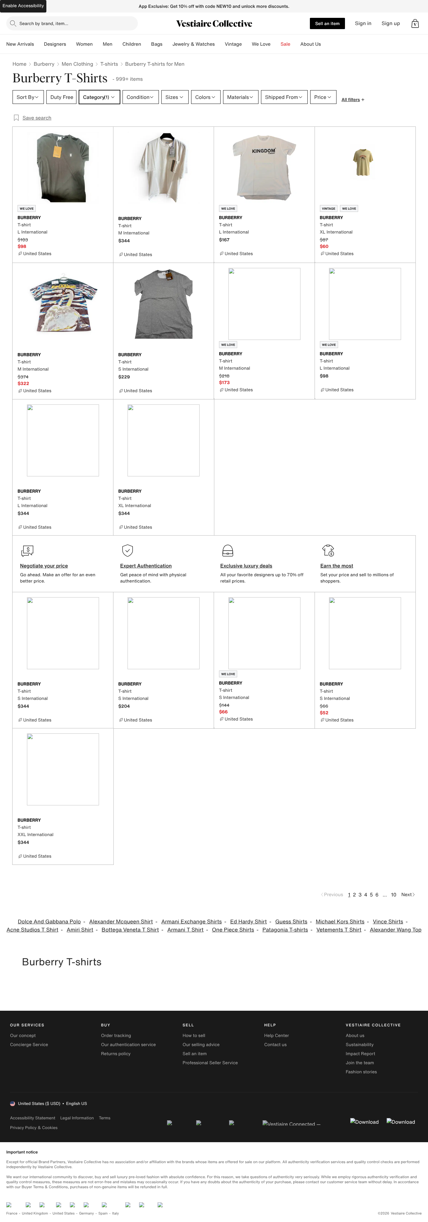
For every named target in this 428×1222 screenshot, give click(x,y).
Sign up (391, 23)
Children (132, 44)
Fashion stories (361, 1072)
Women (84, 44)
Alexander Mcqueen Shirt (121, 922)
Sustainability (360, 1044)
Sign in (363, 23)
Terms (104, 1118)
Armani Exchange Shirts (191, 922)
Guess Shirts (291, 922)
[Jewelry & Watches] (219, 44)
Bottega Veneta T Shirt (130, 930)
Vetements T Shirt (339, 930)
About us (355, 1035)
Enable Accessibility (23, 6)
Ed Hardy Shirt (248, 922)
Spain (103, 1213)
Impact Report (360, 1053)
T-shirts (109, 64)
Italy (115, 1213)
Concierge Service (29, 1044)
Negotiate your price (44, 565)
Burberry (44, 64)
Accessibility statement (32, 1118)
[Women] (97, 44)
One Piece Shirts (233, 930)
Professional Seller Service (210, 1063)
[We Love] (275, 44)
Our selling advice (201, 1044)
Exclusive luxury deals (246, 565)
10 (393, 894)
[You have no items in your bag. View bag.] (415, 23)
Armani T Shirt (185, 930)
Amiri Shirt (80, 930)
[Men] (117, 44)
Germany (86, 1213)
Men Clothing (77, 64)
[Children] (146, 44)
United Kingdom (35, 1213)
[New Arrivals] (38, 44)
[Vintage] (246, 44)
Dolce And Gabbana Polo (49, 922)
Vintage (233, 44)
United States (64, 1213)
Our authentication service (128, 1044)
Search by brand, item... (43, 23)
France (12, 1213)
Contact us (275, 1044)
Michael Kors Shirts (340, 922)
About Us (310, 44)
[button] (415, 23)
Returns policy (115, 1053)
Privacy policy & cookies (34, 1128)
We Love (261, 44)
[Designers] (71, 44)
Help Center (276, 1035)
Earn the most (337, 565)
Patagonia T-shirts (285, 930)
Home (19, 64)
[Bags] (167, 44)
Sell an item (327, 23)
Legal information (77, 1118)
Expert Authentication (146, 565)
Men (107, 44)
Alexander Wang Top (395, 930)
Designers (55, 44)
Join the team (360, 1063)
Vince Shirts (388, 922)
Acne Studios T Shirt (32, 930)
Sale (285, 44)
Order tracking (116, 1035)
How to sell (194, 1035)
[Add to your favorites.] (104, 218)
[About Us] (325, 44)
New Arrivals (20, 44)
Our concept (23, 1035)
